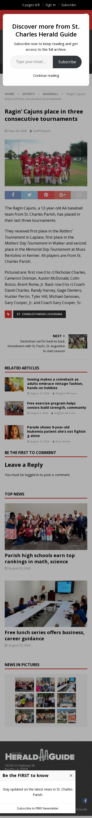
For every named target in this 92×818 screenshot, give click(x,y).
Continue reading (46, 75)
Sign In (51, 5)
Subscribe (67, 61)
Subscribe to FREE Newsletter (38, 808)
